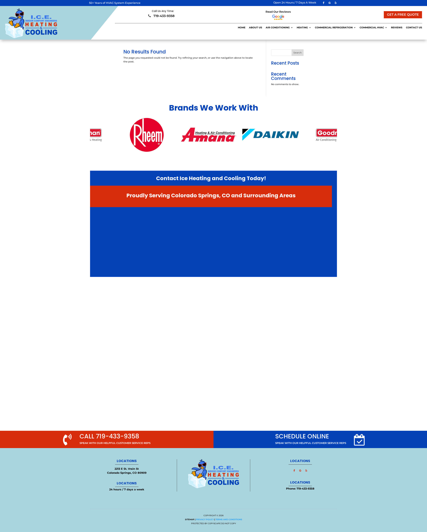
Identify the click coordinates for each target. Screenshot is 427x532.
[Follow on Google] (329, 2)
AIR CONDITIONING (278, 27)
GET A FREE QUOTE (403, 14)
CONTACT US (414, 27)
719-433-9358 (305, 488)
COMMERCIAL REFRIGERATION (334, 27)
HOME (241, 27)
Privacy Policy (205, 519)
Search (297, 52)
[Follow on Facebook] (323, 2)
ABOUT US (255, 27)
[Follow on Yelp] (335, 2)
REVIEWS (396, 27)
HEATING (302, 27)
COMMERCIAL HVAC (372, 27)
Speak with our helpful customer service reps (310, 443)
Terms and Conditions (229, 519)
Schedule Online (302, 436)
